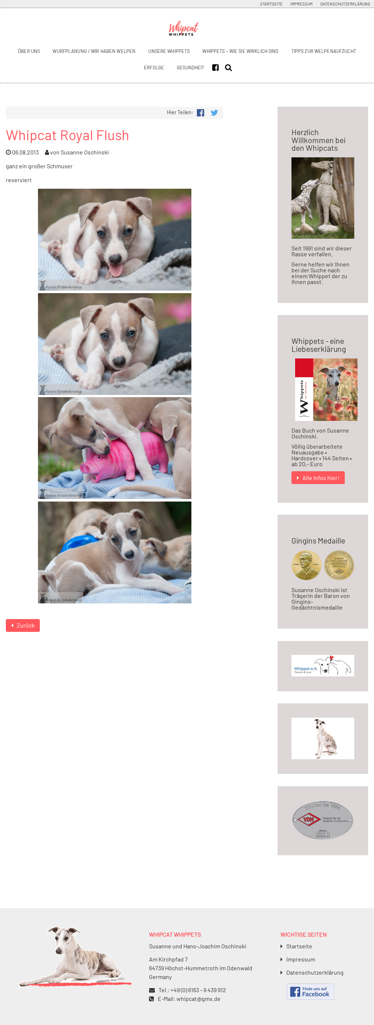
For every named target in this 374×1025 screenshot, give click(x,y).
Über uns (29, 51)
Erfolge (154, 67)
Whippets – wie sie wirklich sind (240, 51)
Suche (230, 67)
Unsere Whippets (169, 51)
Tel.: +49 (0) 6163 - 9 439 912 (192, 989)
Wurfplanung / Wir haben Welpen (94, 51)
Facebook (217, 67)
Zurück (26, 625)
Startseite (271, 3)
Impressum (301, 3)
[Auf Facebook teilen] (200, 111)
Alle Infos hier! (320, 477)
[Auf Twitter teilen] (214, 111)
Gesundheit (190, 67)
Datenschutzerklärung (345, 3)
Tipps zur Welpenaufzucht (323, 51)
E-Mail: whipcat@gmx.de (189, 998)
